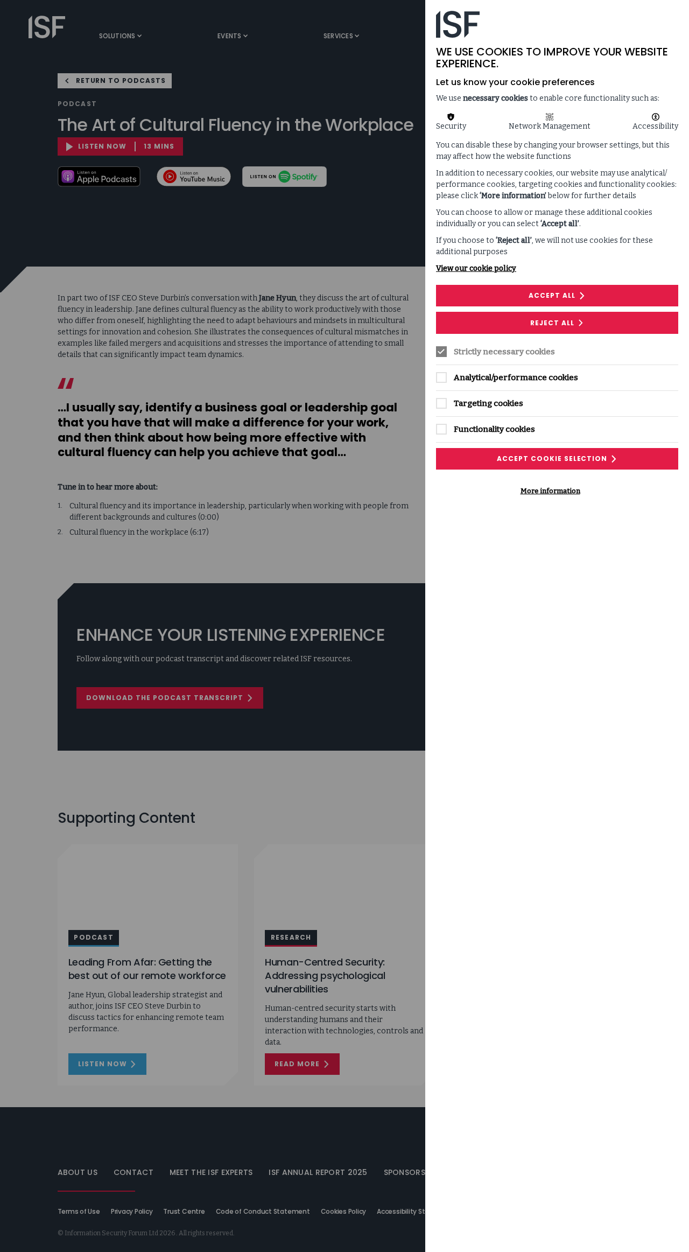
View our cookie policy (476, 268)
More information (550, 491)
